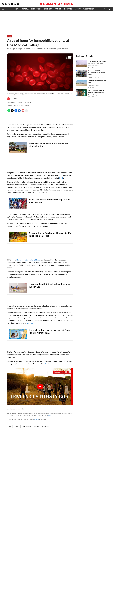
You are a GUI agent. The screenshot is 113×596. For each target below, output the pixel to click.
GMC (61, 178)
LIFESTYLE (68, 9)
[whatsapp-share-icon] (8, 111)
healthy (45, 364)
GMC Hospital (26, 426)
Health (36, 426)
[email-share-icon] (23, 111)
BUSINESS (48, 9)
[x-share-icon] (12, 111)
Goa (49, 415)
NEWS (17, 9)
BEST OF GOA (36, 9)
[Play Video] (40, 386)
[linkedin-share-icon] (19, 111)
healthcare (45, 426)
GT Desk (14, 99)
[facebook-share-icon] (15, 111)
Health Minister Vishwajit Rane (28, 260)
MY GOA (25, 9)
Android (36, 419)
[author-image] (8, 98)
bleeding (30, 323)
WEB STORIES (88, 9)
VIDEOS (78, 9)
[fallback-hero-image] (81, 63)
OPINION (57, 9)
